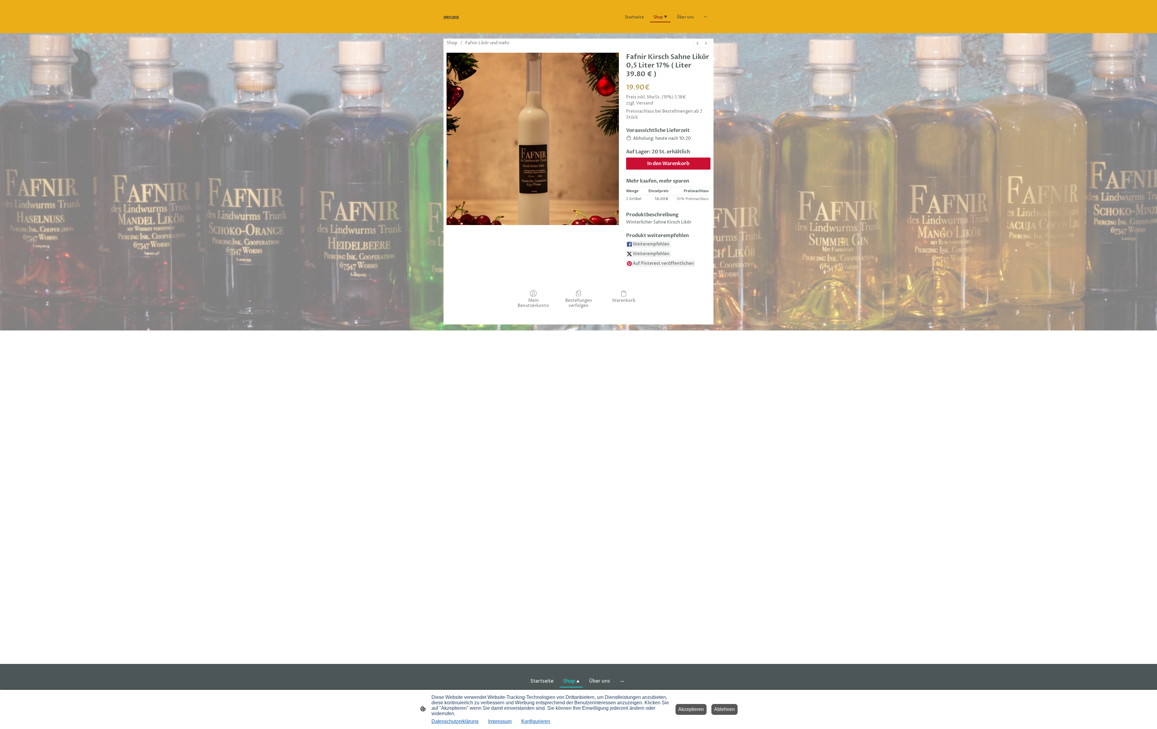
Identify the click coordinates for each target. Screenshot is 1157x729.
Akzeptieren (691, 709)
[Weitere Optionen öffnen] (705, 16)
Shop (452, 43)
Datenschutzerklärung (454, 721)
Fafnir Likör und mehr (487, 43)
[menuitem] (697, 43)
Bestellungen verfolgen (578, 303)
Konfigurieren (535, 721)
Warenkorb (623, 300)
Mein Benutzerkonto (533, 303)
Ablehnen (724, 709)
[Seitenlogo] (485, 24)
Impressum (500, 721)
